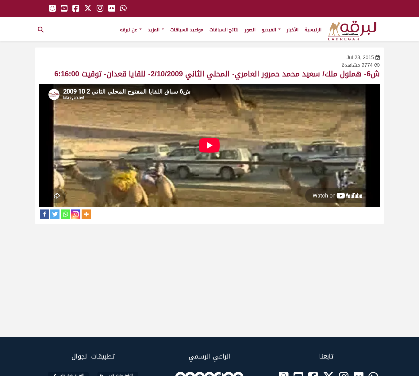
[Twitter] (55, 214)
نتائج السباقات (224, 29)
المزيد (154, 29)
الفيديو (270, 29)
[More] (86, 214)
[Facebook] (44, 214)
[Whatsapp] (65, 214)
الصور (250, 29)
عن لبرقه (129, 29)
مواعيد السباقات (186, 29)
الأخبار (292, 29)
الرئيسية (313, 29)
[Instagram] (75, 214)
